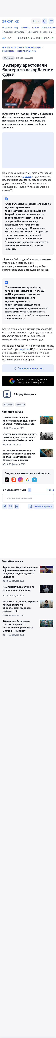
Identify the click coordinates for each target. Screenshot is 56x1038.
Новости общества (26, 50)
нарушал (25, 349)
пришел (27, 176)
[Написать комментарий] (28, 498)
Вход (51, 489)
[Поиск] (44, 21)
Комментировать (43, 506)
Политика (7, 27)
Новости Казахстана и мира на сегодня (21, 47)
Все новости (8, 50)
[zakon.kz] (10, 21)
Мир (16, 27)
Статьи (35, 27)
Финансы (25, 27)
